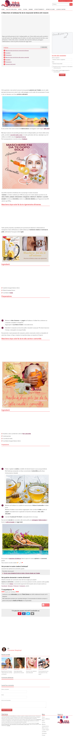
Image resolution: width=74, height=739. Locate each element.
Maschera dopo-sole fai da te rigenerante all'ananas (17, 50)
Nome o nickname (5, 689)
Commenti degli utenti (10, 64)
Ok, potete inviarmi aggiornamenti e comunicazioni (61, 71)
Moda (19, 9)
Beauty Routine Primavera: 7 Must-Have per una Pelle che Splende (6, 673)
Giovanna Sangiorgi (14, 650)
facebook (24, 613)
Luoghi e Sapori (60, 9)
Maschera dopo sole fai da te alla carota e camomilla (17, 57)
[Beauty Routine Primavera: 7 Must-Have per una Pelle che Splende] (6, 662)
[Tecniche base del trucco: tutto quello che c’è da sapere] (43, 662)
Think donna (11, 4)
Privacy (43, 735)
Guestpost (44, 733)
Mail (32, 613)
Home (3, 9)
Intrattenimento (39, 9)
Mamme (31, 9)
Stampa (47, 605)
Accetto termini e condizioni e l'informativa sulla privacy (63, 67)
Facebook (4, 586)
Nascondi (44, 47)
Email (2, 694)
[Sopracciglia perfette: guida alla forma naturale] (19, 662)
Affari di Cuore (50, 9)
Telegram (10, 586)
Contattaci (69, 1)
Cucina (25, 9)
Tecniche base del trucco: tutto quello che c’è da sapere (43, 673)
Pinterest (15, 586)
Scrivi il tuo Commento (6, 700)
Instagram (22, 586)
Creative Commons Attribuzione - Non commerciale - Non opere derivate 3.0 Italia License (20, 724)
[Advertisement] (25, 25)
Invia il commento (6, 710)
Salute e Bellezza (11, 9)
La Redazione (62, 1)
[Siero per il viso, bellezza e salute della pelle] (31, 662)
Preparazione (9, 55)
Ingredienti (8, 52)
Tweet (28, 613)
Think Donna (64, 721)
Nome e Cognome (55, 57)
